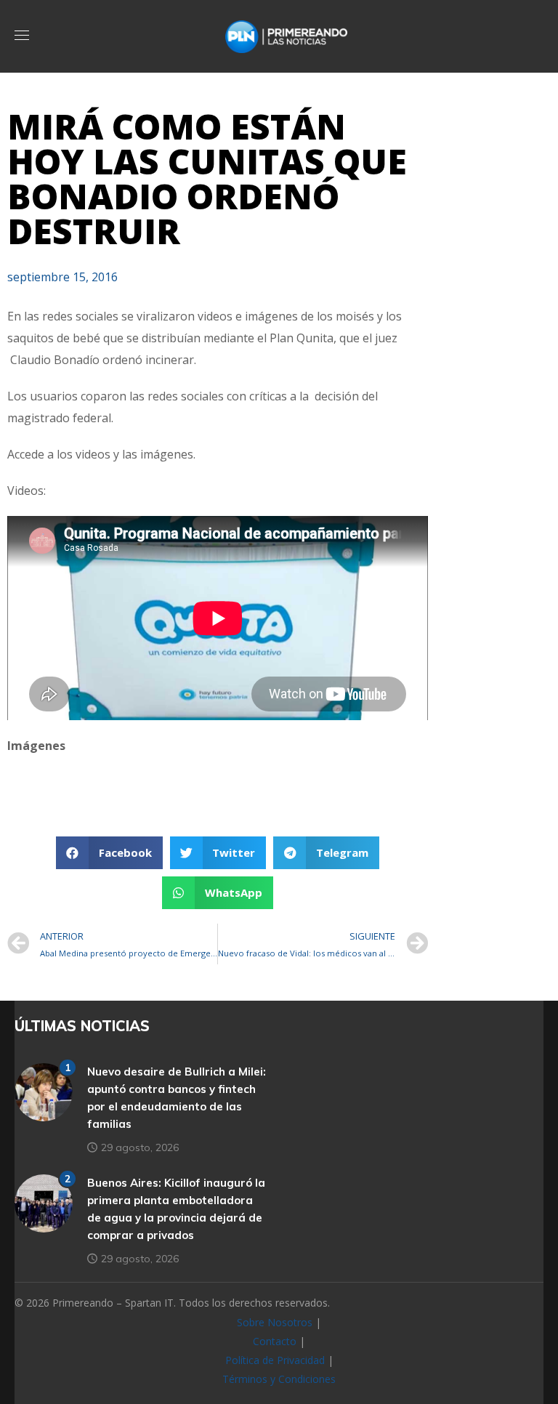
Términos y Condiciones (279, 1379)
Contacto (274, 1341)
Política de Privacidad (275, 1360)
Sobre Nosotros (274, 1322)
